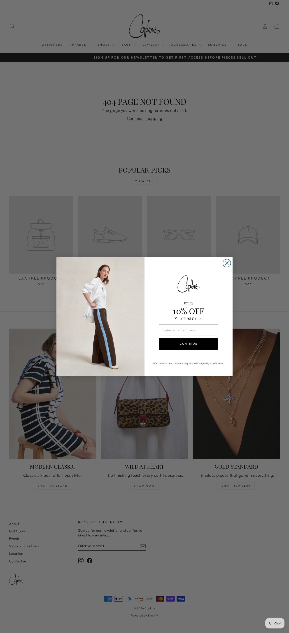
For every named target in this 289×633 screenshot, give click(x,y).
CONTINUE (189, 343)
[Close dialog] (227, 263)
